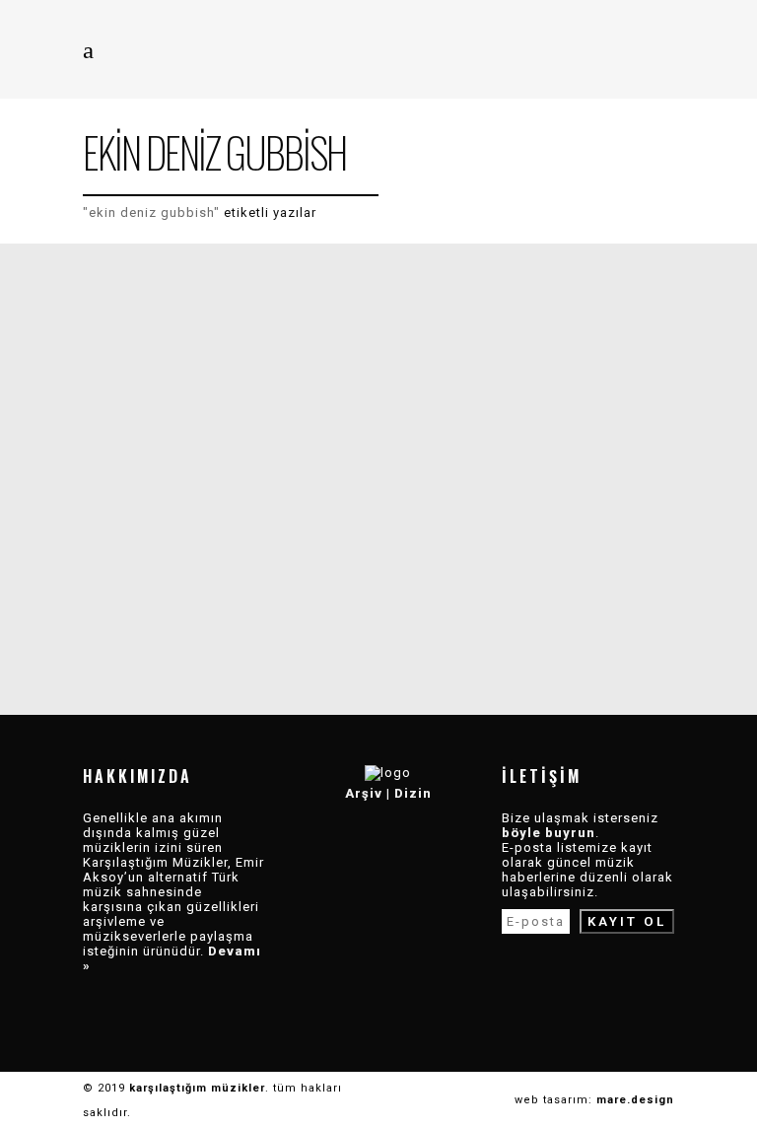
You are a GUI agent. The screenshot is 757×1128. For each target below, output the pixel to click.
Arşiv (363, 793)
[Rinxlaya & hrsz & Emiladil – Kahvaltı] (230, 468)
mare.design (635, 1099)
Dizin (413, 793)
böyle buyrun (548, 832)
